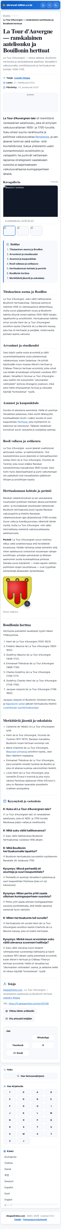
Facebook (18, 1045)
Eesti (7, 1193)
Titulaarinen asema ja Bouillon (26, 249)
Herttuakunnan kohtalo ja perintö (28, 268)
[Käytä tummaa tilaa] (56, 5)
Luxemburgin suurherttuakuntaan (21, 707)
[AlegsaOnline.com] (20, 5)
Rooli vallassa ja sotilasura (24, 263)
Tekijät (18, 1219)
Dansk (8, 1169)
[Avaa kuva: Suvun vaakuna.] (17, 592)
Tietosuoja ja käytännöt (35, 1219)
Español (9, 1187)
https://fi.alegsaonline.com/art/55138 (29, 1003)
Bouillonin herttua (19, 273)
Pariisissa (23, 421)
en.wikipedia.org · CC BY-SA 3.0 (19, 221)
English (8, 1199)
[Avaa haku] (49, 5)
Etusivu (6, 15)
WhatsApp (43, 1037)
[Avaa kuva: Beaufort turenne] (30, 201)
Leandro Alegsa (22, 78)
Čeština (9, 1163)
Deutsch (9, 1181)
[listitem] (9, 231)
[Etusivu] (43, 5)
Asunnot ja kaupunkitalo (23, 258)
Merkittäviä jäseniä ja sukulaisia (27, 278)
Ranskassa (42, 137)
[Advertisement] (30, 103)
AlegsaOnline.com (13, 989)
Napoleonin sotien (15, 703)
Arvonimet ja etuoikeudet (24, 254)
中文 (7, 1175)
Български (10, 1156)
